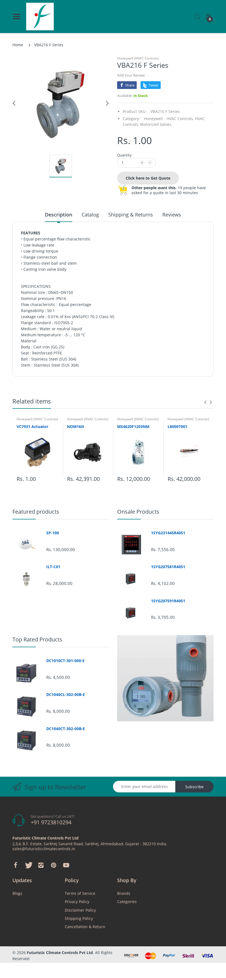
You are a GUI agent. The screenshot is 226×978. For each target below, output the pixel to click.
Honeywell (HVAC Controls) (138, 58)
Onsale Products (138, 511)
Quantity (124, 155)
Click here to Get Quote (148, 178)
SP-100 (52, 532)
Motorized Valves (155, 124)
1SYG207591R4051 (168, 600)
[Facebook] (15, 865)
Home (17, 44)
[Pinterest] (53, 865)
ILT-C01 (53, 566)
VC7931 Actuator (32, 426)
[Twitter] (28, 865)
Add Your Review (131, 75)
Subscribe (194, 786)
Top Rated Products (37, 639)
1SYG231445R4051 (168, 532)
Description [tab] (58, 214)
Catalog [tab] (90, 214)
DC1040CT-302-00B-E (65, 728)
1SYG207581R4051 (168, 566)
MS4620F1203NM (133, 426)
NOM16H (75, 426)
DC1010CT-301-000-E (65, 660)
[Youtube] (66, 865)
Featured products (35, 511)
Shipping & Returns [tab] (130, 214)
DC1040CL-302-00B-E (65, 694)
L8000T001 (177, 426)
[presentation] (205, 402)
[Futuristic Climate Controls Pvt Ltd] (40, 16)
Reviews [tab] (171, 214)
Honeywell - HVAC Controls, (169, 118)
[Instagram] (41, 865)
